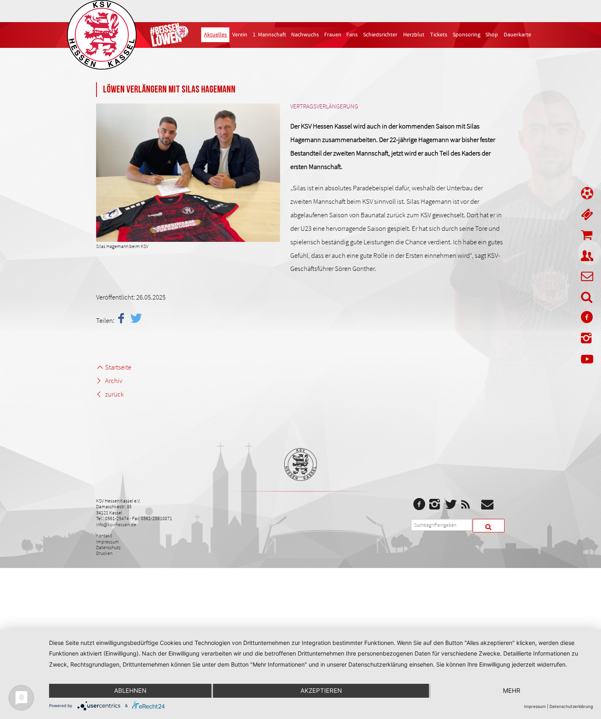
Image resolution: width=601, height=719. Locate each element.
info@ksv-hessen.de (116, 524)
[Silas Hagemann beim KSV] (188, 173)
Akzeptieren (321, 690)
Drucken (104, 553)
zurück (114, 394)
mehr (511, 690)
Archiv (113, 380)
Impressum (107, 542)
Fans (352, 34)
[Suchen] (489, 525)
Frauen (332, 34)
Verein (239, 34)
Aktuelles (215, 34)
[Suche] (587, 298)
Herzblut (413, 34)
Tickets (438, 34)
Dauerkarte (517, 34)
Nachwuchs (305, 34)
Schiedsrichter (380, 34)
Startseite (118, 367)
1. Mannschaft (269, 34)
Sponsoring (466, 34)
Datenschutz (108, 547)
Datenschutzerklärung (571, 706)
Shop (491, 34)
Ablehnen (130, 690)
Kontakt (104, 535)
